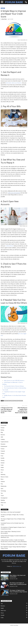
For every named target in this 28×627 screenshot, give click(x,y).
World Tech (3, 502)
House (2, 469)
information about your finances (13, 82)
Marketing (3, 474)
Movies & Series (4, 476)
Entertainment (4, 446)
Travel (2, 495)
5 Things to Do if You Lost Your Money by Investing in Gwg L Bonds (7, 410)
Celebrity (3, 439)
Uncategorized (4, 498)
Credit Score (7, 400)
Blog (2, 432)
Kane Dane (4, 19)
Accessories (3, 425)
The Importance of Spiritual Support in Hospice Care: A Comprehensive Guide (13, 528)
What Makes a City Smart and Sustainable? (11, 512)
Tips (2, 493)
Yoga (2, 505)
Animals (2, 427)
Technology (3, 490)
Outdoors (3, 481)
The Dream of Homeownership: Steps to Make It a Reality (14, 544)
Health (2, 467)
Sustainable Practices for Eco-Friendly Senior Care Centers (12, 524)
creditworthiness (10, 245)
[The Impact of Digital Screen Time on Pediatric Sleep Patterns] (5, 592)
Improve (12, 400)
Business (3, 434)
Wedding (3, 500)
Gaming (2, 460)
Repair (16, 400)
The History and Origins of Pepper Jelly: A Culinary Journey (12, 515)
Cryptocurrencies (4, 441)
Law (2, 472)
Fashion (2, 448)
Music (2, 479)
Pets (2, 483)
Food (2, 455)
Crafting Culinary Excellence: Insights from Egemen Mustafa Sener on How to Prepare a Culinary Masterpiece (14, 540)
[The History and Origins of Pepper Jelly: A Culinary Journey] (5, 585)
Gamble (2, 458)
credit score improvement (14, 192)
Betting (2, 430)
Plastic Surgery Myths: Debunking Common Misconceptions (11, 532)
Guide (2, 465)
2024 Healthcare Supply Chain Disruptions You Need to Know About (21, 410)
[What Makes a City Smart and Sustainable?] (5, 577)
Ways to (20, 400)
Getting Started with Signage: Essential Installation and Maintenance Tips (13, 536)
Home (2, 5)
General (2, 462)
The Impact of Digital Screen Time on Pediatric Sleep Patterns (13, 519)
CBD (2, 437)
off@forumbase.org (16, 566)
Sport (2, 488)
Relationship (3, 486)
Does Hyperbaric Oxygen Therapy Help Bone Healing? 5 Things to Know (13, 547)
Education (3, 444)
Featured (3, 451)
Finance (5, 5)
